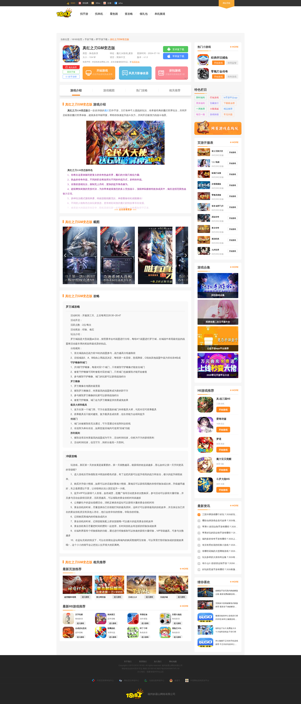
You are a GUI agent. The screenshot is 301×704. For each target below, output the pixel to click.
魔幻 (106, 110)
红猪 (109, 3)
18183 (73, 3)
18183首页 (76, 39)
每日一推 (200, 114)
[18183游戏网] (64, 13)
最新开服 (71, 71)
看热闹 (114, 13)
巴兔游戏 (214, 97)
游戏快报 (214, 114)
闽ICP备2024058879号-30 (168, 668)
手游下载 (89, 39)
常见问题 (228, 114)
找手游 (84, 13)
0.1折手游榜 (71, 76)
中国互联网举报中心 (105, 680)
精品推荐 (228, 109)
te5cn (121, 3)
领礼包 (144, 13)
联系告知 (136, 61)
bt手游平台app (230, 97)
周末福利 (200, 103)
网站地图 (173, 661)
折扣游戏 (175, 70)
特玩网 (85, 3)
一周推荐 (200, 109)
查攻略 (129, 13)
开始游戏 (102, 70)
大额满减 (214, 109)
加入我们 (157, 661)
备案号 (177, 680)
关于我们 (128, 661)
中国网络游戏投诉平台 (199, 680)
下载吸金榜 (229, 103)
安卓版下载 (178, 49)
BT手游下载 (102, 39)
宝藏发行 (214, 103)
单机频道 (160, 13)
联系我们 (143, 661)
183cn (98, 3)
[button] (65, 255)
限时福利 (200, 97)
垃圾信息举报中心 (156, 680)
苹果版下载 (178, 56)
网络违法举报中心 (131, 680)
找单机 (99, 13)
